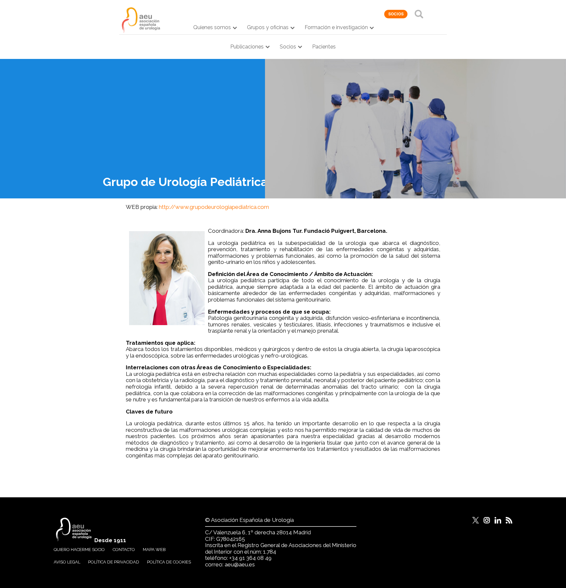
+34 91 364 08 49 (250, 558)
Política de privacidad (113, 562)
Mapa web (154, 549)
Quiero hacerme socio (79, 549)
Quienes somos (212, 27)
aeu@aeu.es (240, 564)
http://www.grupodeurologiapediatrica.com (214, 207)
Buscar (419, 14)
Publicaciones (247, 47)
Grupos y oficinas (268, 27)
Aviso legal (67, 562)
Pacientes (324, 47)
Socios (288, 47)
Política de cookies (169, 562)
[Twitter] (475, 520)
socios (396, 13)
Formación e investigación (336, 27)
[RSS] (509, 520)
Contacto (124, 549)
